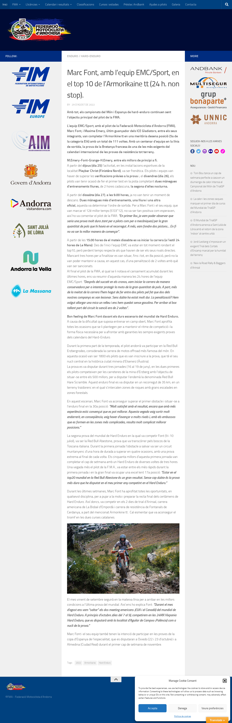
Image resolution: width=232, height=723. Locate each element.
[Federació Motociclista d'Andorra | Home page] (39, 30)
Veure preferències (212, 708)
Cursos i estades (109, 4)
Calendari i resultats (57, 4)
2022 (78, 663)
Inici (5, 4)
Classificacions (85, 4)
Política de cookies (182, 716)
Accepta (152, 708)
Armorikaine (90, 663)
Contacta (190, 4)
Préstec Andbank (134, 4)
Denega (182, 708)
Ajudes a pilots (158, 4)
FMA (15, 4)
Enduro (72, 56)
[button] (225, 681)
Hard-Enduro (91, 56)
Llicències (31, 4)
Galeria (176, 4)
